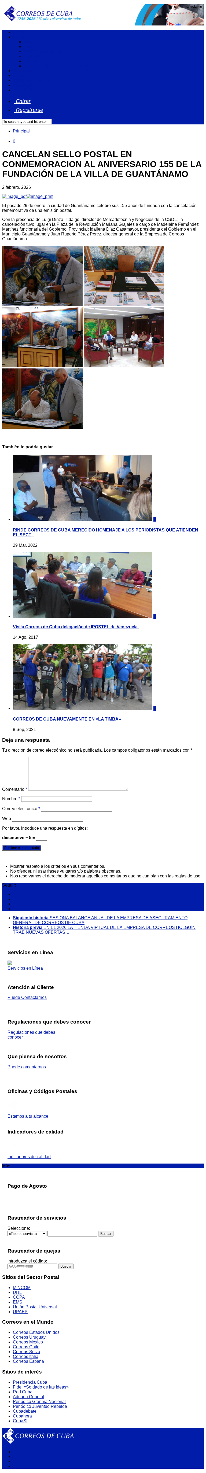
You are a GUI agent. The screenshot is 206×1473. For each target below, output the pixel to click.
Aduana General (28, 1396)
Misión (30, 41)
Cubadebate (24, 1411)
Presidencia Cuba (30, 1382)
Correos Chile (26, 1347)
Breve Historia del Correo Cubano (56, 66)
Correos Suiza (26, 1351)
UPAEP (20, 1311)
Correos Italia (25, 1356)
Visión (30, 46)
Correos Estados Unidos (36, 1332)
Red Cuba (22, 1392)
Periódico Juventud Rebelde (40, 1406)
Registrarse (28, 110)
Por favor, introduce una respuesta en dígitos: (45, 828)
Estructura (33, 56)
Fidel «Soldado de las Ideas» (41, 1387)
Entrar (22, 101)
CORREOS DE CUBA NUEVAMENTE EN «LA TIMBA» (67, 719)
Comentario (14, 789)
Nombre (11, 798)
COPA (19, 1297)
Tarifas (19, 75)
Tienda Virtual (26, 90)
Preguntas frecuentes (33, 80)
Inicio (18, 32)
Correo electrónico (21, 808)
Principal (21, 131)
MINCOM (22, 1287)
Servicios (22, 70)
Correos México (28, 1342)
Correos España (28, 1361)
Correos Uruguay (29, 1337)
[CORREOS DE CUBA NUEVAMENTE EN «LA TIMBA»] (83, 708)
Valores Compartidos (44, 51)
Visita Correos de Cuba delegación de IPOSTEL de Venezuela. (76, 627)
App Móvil (22, 85)
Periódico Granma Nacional (39, 1401)
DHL (17, 1292)
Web (6, 818)
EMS (17, 1302)
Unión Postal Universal (35, 1307)
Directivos (33, 61)
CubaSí (20, 1421)
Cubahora (22, 1416)
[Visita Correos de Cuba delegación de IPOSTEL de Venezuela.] (83, 616)
